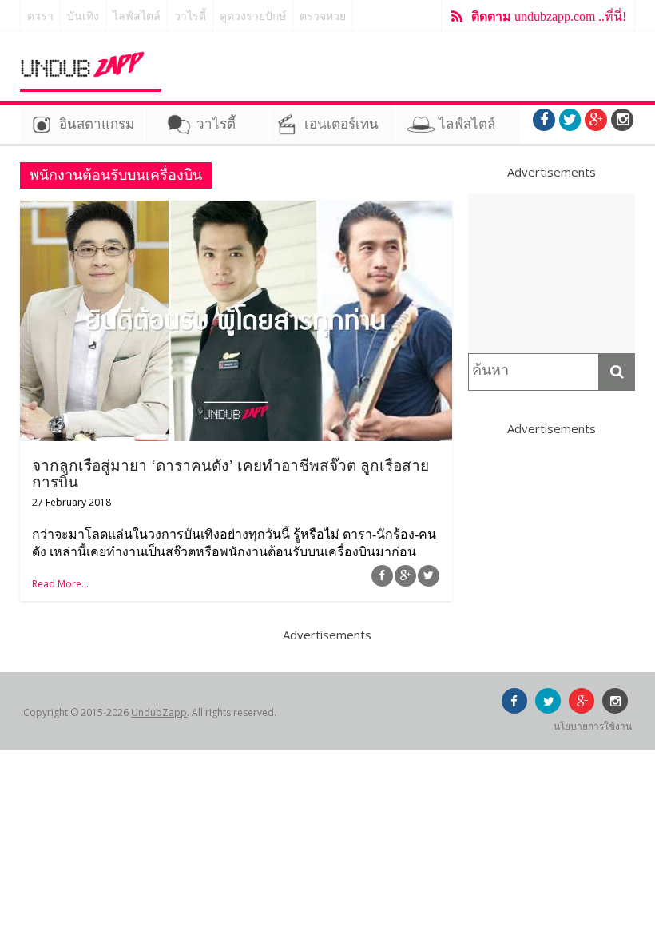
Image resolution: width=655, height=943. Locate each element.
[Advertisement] (552, 273)
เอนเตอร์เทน (341, 124)
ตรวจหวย (323, 16)
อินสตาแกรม (96, 124)
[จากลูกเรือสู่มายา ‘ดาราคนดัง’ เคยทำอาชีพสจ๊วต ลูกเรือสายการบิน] (236, 210)
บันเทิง (83, 16)
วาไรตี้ (190, 16)
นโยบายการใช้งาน (593, 726)
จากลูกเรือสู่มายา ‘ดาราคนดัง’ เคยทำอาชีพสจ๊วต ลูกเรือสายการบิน (230, 474)
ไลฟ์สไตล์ (137, 16)
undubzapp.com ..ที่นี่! (548, 16)
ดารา (40, 16)
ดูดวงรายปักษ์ (253, 16)
